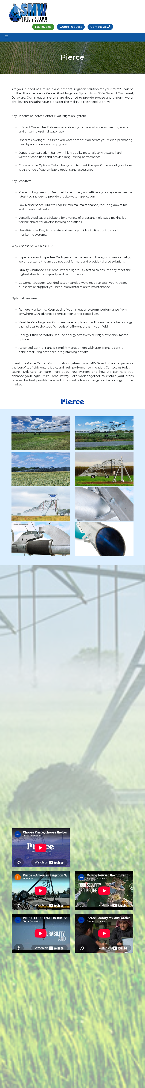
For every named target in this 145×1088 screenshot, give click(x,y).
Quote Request (71, 26)
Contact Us (98, 26)
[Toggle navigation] (7, 37)
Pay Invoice (43, 26)
